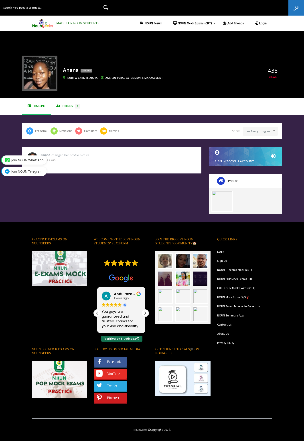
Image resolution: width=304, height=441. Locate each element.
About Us (223, 333)
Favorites (90, 131)
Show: (236, 131)
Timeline (39, 106)
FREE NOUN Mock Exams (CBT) (236, 288)
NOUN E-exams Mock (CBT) (234, 270)
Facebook (114, 362)
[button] (145, 313)
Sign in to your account (234, 161)
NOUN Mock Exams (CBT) (195, 23)
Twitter (112, 386)
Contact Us (224, 324)
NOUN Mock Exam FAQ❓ (233, 297)
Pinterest (113, 398)
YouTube (113, 374)
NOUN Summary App (230, 315)
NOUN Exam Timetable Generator (239, 306)
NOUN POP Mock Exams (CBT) (236, 279)
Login (263, 23)
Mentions (66, 131)
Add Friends (235, 23)
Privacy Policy (225, 342)
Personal (41, 131)
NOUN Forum (153, 23)
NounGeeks (140, 429)
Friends (70, 106)
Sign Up (222, 260)
